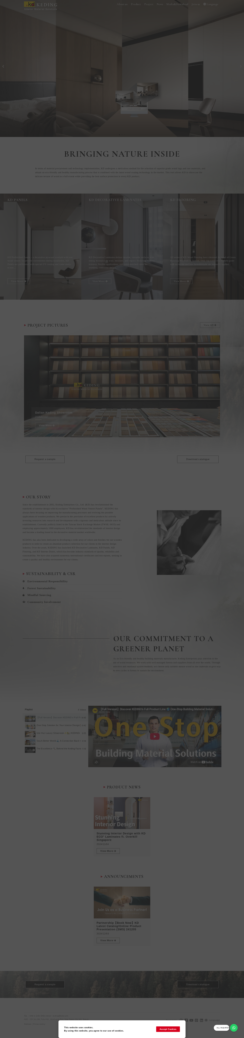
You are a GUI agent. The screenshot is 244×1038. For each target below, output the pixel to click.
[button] (122, 4)
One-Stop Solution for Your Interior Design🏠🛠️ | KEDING (59, 725)
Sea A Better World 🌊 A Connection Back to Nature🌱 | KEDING (59, 741)
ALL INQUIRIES (223, 1028)
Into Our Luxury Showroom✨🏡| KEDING (58, 733)
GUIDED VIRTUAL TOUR (32, 80)
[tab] (55, 717)
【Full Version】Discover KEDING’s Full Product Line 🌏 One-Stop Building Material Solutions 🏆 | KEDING (58, 717)
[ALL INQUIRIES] (234, 1028)
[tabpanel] (154, 736)
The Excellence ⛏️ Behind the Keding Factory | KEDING (59, 749)
